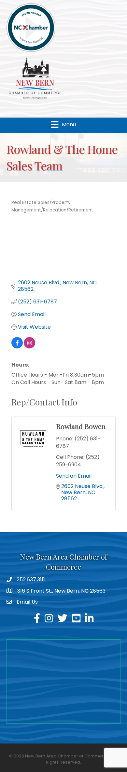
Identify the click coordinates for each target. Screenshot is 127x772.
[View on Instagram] (29, 346)
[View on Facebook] (17, 346)
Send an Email (74, 476)
